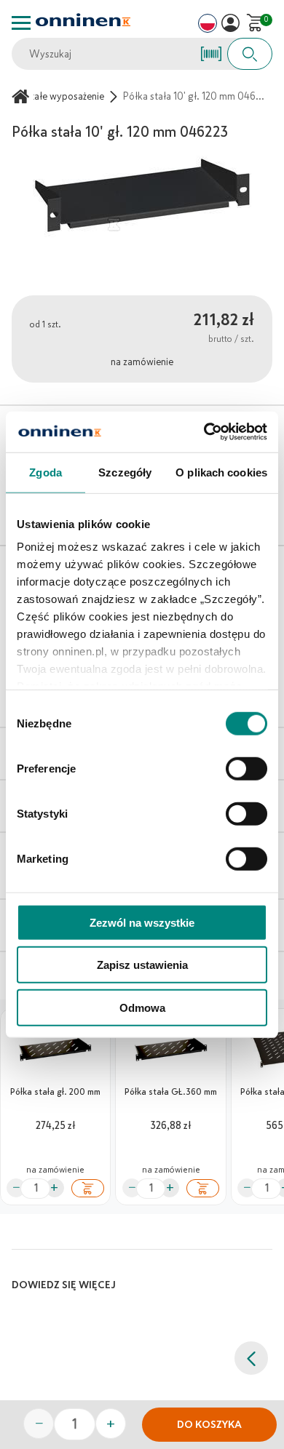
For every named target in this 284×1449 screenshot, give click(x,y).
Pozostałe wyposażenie (54, 96)
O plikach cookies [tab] (221, 472)
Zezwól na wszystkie (142, 922)
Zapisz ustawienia (142, 965)
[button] (230, 22)
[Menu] (21, 23)
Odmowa (142, 1007)
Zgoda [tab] (45, 472)
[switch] (246, 768)
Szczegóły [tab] (124, 472)
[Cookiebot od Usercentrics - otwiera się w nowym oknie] (204, 432)
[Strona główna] (22, 96)
